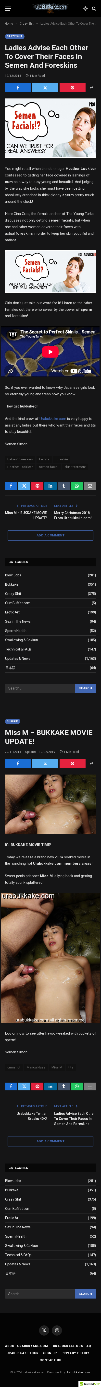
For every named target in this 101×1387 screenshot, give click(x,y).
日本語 (10, 668)
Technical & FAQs (18, 649)
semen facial (48, 467)
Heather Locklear (20, 467)
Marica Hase (36, 1067)
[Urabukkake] (50, 8)
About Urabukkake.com (26, 1346)
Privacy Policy (75, 1353)
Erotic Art (12, 612)
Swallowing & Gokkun (21, 640)
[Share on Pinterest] (73, 87)
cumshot (14, 1067)
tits (70, 1067)
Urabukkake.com (52, 419)
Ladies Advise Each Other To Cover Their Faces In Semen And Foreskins (74, 1119)
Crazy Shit (15, 36)
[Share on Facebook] (18, 87)
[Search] (93, 8)
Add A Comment (50, 535)
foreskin (61, 459)
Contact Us (50, 1360)
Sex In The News (18, 621)
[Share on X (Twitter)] (45, 87)
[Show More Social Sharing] (91, 87)
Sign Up (50, 1353)
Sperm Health (15, 631)
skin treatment (75, 467)
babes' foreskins (20, 459)
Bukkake (11, 584)
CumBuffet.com (17, 603)
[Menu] (8, 8)
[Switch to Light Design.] (85, 8)
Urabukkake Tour (22, 1353)
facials (44, 459)
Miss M (56, 1067)
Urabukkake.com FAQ (72, 1346)
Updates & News (17, 658)
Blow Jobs (13, 575)
